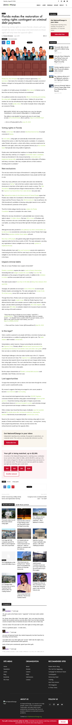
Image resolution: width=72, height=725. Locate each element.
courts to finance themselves (33, 270)
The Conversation (12, 39)
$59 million (13, 307)
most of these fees (29, 288)
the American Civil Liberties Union (19, 348)
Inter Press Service (53, 682)
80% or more (30, 218)
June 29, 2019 (27, 122)
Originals (49, 5)
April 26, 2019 (40, 325)
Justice (34, 580)
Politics (3, 13)
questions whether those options (18, 234)
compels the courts (23, 272)
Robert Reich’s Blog (54, 666)
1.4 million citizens (15, 218)
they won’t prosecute (24, 250)
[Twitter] (64, 1)
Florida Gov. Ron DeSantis (9, 78)
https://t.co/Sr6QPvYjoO (37, 118)
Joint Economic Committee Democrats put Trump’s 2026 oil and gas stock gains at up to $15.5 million (39, 567)
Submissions (29, 677)
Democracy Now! (53, 677)
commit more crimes (32, 414)
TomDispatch (52, 674)
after (18, 412)
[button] (66, 5)
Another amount (11, 474)
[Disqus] (24, 630)
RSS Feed (6, 679)
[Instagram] (61, 1)
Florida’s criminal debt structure (29, 371)
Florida (8, 481)
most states (6, 138)
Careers (28, 672)
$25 (14, 468)
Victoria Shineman (8, 36)
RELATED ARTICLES (8, 505)
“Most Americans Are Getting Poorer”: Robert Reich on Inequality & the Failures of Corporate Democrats (23, 565)
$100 (28, 468)
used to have (9, 132)
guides (40, 348)
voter (36, 348)
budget (16, 272)
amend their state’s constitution (34, 154)
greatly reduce (17, 104)
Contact (28, 679)
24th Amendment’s (28, 200)
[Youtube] (67, 1)
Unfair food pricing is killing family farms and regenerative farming (11, 497)
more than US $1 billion (23, 282)
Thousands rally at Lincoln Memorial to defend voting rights (8, 521)
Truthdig (50, 679)
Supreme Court (8, 346)
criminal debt (18, 339)
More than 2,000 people (8, 239)
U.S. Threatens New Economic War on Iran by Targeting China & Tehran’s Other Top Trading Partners (8, 588)
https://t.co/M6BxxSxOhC (11, 321)
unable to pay (19, 300)
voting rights (15, 481)
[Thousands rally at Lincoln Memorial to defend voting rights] (8, 513)
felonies (11, 134)
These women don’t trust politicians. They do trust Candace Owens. (23, 595)
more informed (11, 391)
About (27, 666)
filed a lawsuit (31, 90)
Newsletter (7, 669)
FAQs (27, 674)
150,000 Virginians (36, 396)
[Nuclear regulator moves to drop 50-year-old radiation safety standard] (51, 69)
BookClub (6, 677)
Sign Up (61, 5)
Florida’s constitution (7, 270)
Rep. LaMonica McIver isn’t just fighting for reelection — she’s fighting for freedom (61, 78)
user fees (36, 272)
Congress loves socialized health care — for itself (37, 497)
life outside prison (11, 412)
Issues (38, 5)
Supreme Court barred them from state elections (18, 191)
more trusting (21, 391)
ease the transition (38, 410)
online (33, 348)
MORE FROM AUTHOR (22, 505)
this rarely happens (36, 304)
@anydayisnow (8, 316)
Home (5, 666)
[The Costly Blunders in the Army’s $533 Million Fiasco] (8, 556)
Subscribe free (11, 442)
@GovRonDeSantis (14, 118)
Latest (44, 5)
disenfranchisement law (32, 132)
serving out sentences (25, 412)
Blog (5, 674)
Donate (56, 5)
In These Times (52, 687)
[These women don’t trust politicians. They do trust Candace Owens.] (24, 583)
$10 (7, 468)
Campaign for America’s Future (57, 672)
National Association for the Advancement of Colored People (21, 195)
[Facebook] (58, 1)
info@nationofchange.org (34, 716)
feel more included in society (24, 403)
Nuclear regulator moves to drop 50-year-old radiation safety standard (61, 69)
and (30, 348)
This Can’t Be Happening (55, 669)
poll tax (12, 184)
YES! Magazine (52, 685)
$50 (21, 468)
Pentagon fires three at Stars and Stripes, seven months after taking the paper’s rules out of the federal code (39, 586)
